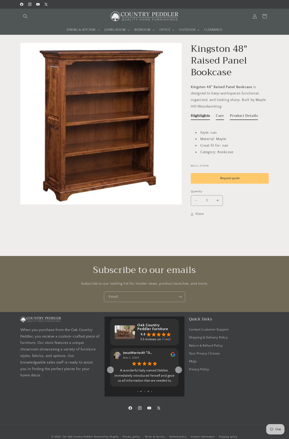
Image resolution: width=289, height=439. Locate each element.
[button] (25, 16)
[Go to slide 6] (148, 391)
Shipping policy (228, 436)
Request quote (230, 178)
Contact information (202, 436)
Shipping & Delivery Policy (208, 337)
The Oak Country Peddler (77, 436)
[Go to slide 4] (141, 391)
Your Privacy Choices (204, 353)
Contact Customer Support (208, 329)
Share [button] (199, 214)
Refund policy (177, 436)
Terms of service (155, 436)
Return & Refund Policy (206, 345)
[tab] (200, 116)
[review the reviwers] (173, 356)
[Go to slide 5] (144, 391)
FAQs (193, 361)
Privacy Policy (199, 369)
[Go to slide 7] (151, 391)
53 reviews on (150, 339)
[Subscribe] (180, 296)
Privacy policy (131, 436)
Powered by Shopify (106, 436)
